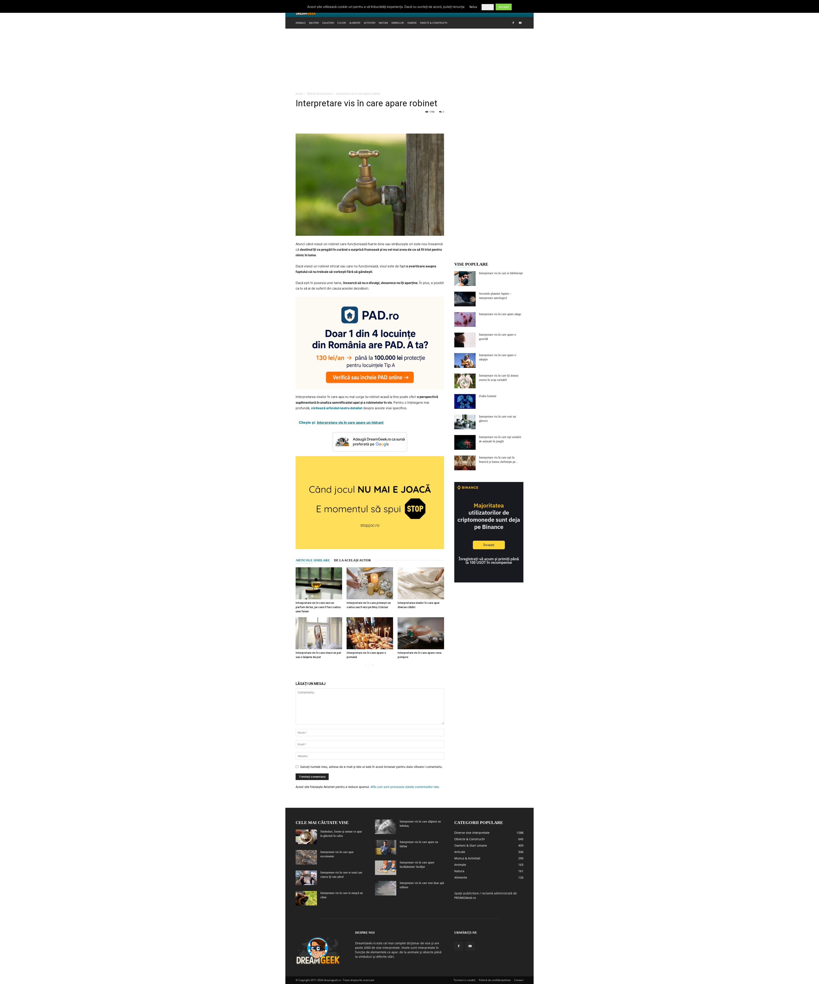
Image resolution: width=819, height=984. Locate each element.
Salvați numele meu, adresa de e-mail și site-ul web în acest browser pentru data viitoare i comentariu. (371, 767)
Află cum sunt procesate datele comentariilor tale (404, 787)
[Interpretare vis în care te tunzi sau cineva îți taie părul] (306, 877)
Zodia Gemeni (487, 396)
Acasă (299, 93)
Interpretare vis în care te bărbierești (501, 273)
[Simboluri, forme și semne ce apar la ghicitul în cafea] (306, 837)
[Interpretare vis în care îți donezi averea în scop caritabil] (465, 381)
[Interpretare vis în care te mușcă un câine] (306, 898)
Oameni (412, 22)
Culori (341, 22)
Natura (383, 22)
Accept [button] (504, 7)
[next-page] (372, 665)
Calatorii (328, 22)
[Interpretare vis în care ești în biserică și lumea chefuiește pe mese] (465, 463)
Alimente (354, 22)
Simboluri (397, 22)
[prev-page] (365, 665)
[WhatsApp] (329, 121)
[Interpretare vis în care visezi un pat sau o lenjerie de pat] (319, 633)
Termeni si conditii (464, 980)
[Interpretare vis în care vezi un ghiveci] (465, 422)
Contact (518, 980)
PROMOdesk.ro (465, 898)
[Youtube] (520, 23)
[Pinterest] (319, 121)
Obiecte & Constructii (433, 22)
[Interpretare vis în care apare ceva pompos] (421, 633)
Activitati (369, 22)
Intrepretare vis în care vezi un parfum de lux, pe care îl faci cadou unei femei (318, 607)
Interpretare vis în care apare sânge (500, 314)
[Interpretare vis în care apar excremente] (306, 857)
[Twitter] (309, 121)
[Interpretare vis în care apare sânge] (465, 319)
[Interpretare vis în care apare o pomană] (370, 633)
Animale (301, 22)
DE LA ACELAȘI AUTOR (352, 560)
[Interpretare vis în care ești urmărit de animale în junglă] (465, 442)
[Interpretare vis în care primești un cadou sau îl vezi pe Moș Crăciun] (370, 583)
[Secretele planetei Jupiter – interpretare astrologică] (465, 299)
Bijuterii (314, 22)
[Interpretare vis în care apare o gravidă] (465, 340)
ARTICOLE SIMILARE (313, 560)
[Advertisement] (409, 60)
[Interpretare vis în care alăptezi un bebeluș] (385, 827)
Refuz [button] (473, 7)
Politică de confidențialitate (495, 980)
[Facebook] (513, 23)
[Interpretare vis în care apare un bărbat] (385, 847)
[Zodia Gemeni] (465, 401)
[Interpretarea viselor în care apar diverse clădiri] (421, 583)
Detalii (487, 7)
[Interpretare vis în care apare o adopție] (465, 360)
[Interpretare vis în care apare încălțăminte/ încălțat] (385, 867)
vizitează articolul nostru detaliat (336, 408)
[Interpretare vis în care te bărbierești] (465, 278)
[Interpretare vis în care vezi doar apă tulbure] (385, 888)
